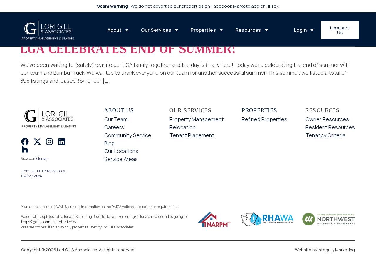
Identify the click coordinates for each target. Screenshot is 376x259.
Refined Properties (264, 119)
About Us (119, 110)
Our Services (156, 30)
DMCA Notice (31, 176)
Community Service (127, 135)
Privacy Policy (54, 170)
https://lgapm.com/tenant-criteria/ (48, 221)
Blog (109, 143)
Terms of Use (31, 170)
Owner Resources (327, 119)
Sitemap (41, 158)
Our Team (116, 119)
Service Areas (121, 158)
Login (300, 30)
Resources (248, 30)
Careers (114, 127)
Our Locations (121, 151)
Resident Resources (330, 127)
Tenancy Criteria (325, 135)
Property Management (196, 119)
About (115, 30)
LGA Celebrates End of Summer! (128, 49)
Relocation (182, 127)
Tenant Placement (191, 135)
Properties (203, 30)
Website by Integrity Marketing (325, 250)
